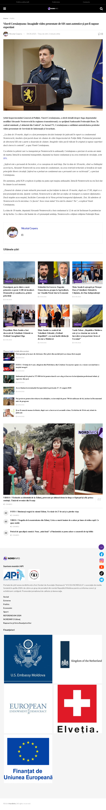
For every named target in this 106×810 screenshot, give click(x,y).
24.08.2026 (8, 340)
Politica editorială (22, 2)
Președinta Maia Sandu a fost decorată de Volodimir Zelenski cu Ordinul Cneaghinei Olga (18, 333)
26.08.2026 (20, 357)
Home (5, 18)
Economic (7, 608)
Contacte (86, 2)
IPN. (5, 158)
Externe (7, 600)
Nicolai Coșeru (15, 34)
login (12, 351)
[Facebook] (101, 554)
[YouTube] (101, 567)
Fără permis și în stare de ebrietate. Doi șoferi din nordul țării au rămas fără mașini (48, 354)
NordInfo (12, 804)
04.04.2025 (31, 34)
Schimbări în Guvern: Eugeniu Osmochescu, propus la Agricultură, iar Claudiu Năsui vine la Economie (53, 290)
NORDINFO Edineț (11, 619)
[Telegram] (101, 580)
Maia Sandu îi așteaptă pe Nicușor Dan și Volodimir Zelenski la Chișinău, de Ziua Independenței (87, 290)
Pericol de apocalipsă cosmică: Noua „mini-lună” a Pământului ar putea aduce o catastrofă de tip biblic (51, 532)
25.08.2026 (8, 299)
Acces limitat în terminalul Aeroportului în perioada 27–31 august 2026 (43, 388)
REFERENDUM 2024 (12, 615)
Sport (6, 612)
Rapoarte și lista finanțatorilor (17, 623)
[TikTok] (101, 573)
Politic (12, 18)
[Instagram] (101, 560)
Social (6, 597)
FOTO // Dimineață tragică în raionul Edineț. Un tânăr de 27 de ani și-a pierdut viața (44, 512)
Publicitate (56, 2)
